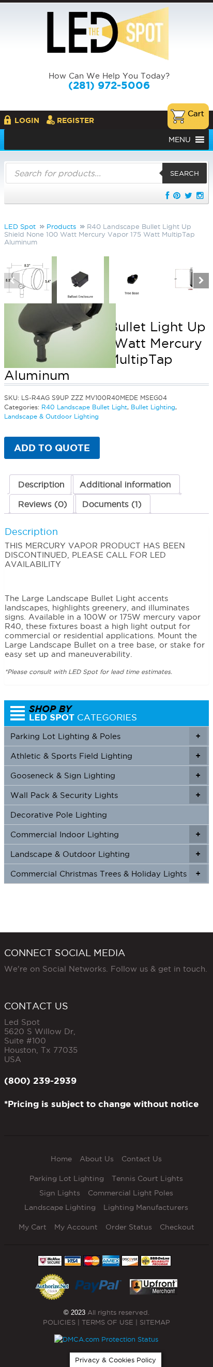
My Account (76, 1227)
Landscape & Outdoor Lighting (105, 854)
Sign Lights (59, 1193)
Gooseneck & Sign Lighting (105, 775)
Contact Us (141, 1159)
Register (75, 120)
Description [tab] (41, 484)
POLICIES (59, 1322)
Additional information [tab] (125, 484)
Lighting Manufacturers (145, 1207)
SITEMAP (155, 1322)
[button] (180, 139)
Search (184, 173)
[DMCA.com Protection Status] (106, 1339)
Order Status (128, 1227)
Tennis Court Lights (147, 1178)
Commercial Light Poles (130, 1193)
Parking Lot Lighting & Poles (105, 736)
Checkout (177, 1227)
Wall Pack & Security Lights (105, 795)
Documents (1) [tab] (112, 504)
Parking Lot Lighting (66, 1178)
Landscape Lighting (60, 1207)
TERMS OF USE (107, 1322)
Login (26, 120)
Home (61, 1159)
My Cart (33, 1227)
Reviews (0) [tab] (42, 504)
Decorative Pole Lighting (58, 814)
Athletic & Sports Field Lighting (105, 755)
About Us (97, 1159)
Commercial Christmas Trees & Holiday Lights (105, 873)
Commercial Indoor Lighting (105, 834)
